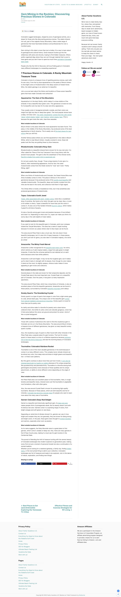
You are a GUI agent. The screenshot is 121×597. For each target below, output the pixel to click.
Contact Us (22, 533)
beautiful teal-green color (54, 247)
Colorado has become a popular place (40, 393)
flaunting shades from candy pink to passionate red (38, 157)
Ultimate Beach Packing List (27, 549)
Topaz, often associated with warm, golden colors (37, 199)
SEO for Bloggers (24, 546)
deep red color (63, 403)
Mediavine (82, 595)
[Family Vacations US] (30, 4)
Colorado (23, 22)
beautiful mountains (54, 288)
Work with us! (22, 555)
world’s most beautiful (61, 180)
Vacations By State (24, 552)
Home (20, 541)
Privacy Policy (23, 544)
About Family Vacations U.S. (27, 531)
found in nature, (57, 206)
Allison (23, 18)
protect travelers (65, 419)
